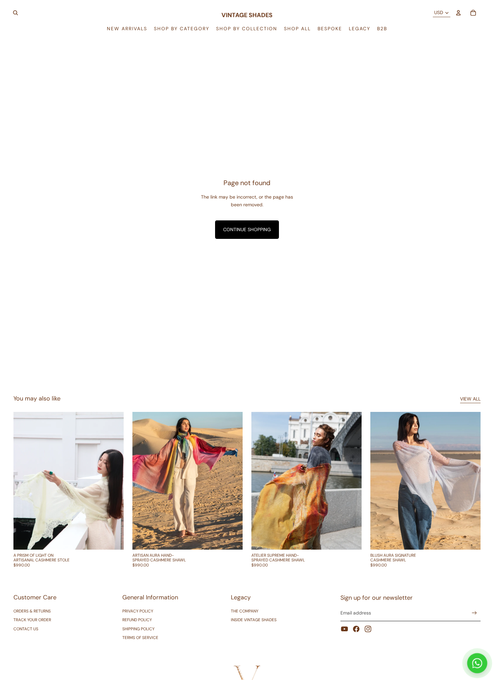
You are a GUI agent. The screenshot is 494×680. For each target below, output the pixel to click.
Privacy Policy (137, 611)
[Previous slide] (23, 480)
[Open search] (15, 12)
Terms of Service (140, 637)
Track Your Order (32, 620)
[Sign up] (474, 613)
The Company (244, 611)
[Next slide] (114, 480)
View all (470, 399)
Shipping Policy (138, 629)
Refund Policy (137, 620)
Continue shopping (247, 229)
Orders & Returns (32, 611)
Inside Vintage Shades (254, 620)
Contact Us (25, 629)
